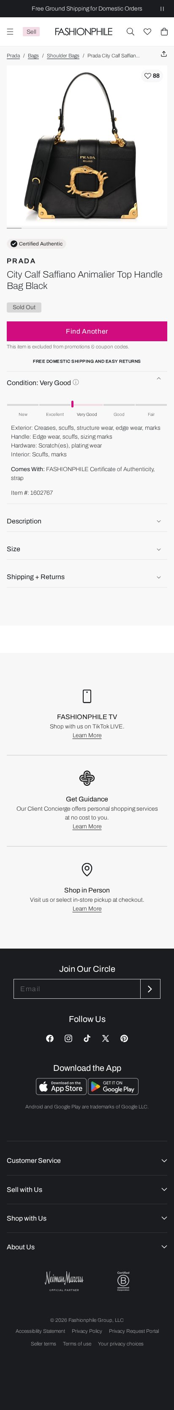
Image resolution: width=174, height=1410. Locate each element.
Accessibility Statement (40, 1331)
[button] (130, 31)
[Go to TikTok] (87, 1038)
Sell (31, 32)
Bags (33, 56)
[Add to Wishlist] (152, 76)
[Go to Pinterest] (124, 1038)
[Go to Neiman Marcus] (64, 1281)
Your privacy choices (121, 1344)
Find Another (87, 331)
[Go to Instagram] (68, 1038)
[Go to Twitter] (105, 1038)
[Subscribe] (149, 989)
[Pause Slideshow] (162, 8)
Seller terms (43, 1344)
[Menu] (10, 31)
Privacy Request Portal (134, 1331)
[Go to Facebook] (50, 1038)
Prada (13, 56)
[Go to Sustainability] (123, 1281)
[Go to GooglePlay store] (113, 1092)
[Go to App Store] (62, 1092)
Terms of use (77, 1344)
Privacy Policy (87, 1331)
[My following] (147, 31)
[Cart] (164, 31)
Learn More (87, 735)
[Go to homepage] (83, 31)
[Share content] (163, 54)
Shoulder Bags (63, 56)
